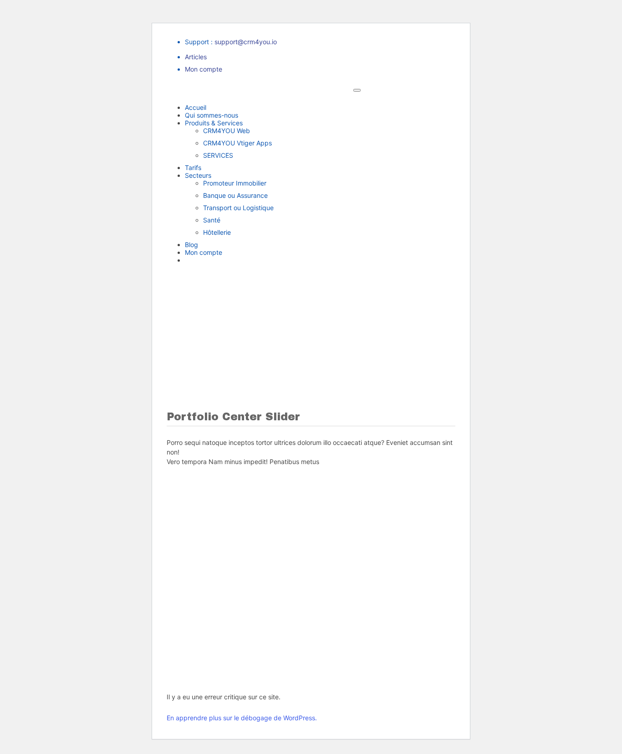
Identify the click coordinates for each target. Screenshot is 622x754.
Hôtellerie (217, 232)
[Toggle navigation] (357, 90)
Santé (211, 220)
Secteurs (198, 175)
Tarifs (193, 167)
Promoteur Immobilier (234, 183)
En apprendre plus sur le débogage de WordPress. (242, 718)
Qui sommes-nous (211, 115)
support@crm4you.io (245, 42)
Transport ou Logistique (238, 208)
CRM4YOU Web (226, 130)
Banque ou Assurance (235, 195)
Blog (191, 244)
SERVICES (218, 155)
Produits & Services (214, 123)
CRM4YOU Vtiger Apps (237, 143)
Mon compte (203, 69)
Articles (196, 57)
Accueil (195, 107)
